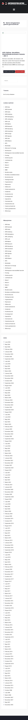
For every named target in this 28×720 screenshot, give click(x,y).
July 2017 (7, 583)
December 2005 (9, 704)
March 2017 (8, 593)
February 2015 (8, 651)
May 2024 (7, 392)
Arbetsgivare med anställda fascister (14, 153)
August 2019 (8, 525)
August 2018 (8, 552)
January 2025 (8, 373)
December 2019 (9, 518)
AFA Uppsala (8, 136)
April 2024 (7, 395)
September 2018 (9, 550)
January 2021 (8, 487)
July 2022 (7, 443)
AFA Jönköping (9, 119)
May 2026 (7, 344)
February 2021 (8, 484)
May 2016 (7, 617)
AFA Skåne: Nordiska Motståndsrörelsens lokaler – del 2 (13, 54)
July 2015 (7, 639)
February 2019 (8, 540)
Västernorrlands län (10, 206)
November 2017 (9, 574)
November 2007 (9, 700)
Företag (7, 155)
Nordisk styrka (8, 172)
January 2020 (8, 516)
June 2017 (8, 586)
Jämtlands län (8, 160)
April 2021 (7, 479)
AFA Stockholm (9, 131)
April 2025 (7, 368)
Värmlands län (8, 201)
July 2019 (7, 528)
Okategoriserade (9, 179)
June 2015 (8, 641)
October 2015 (8, 634)
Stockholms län (9, 194)
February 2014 (8, 680)
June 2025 (8, 363)
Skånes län (8, 186)
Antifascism (8, 150)
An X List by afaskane (8, 94)
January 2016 (8, 627)
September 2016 (9, 608)
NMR (6, 170)
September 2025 (9, 359)
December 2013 (9, 685)
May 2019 (7, 533)
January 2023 (8, 429)
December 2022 (9, 431)
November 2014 (9, 658)
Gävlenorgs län (9, 157)
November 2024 (9, 378)
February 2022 (8, 455)
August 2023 (8, 412)
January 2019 (8, 542)
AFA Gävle (7, 111)
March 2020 (8, 511)
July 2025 (7, 361)
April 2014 (7, 675)
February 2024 (8, 400)
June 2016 (8, 615)
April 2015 (7, 646)
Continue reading (20, 71)
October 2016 (8, 605)
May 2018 (7, 559)
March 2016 (8, 622)
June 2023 (8, 417)
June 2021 (8, 475)
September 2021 (9, 467)
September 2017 (9, 579)
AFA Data (7, 107)
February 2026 (8, 349)
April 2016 (7, 620)
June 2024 (8, 390)
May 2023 (7, 419)
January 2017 (8, 598)
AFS (6, 143)
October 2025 (8, 356)
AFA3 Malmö (8, 141)
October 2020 (8, 494)
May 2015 (7, 644)
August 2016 (8, 610)
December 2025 (9, 354)
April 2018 (7, 562)
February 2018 (8, 566)
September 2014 (9, 663)
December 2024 (9, 376)
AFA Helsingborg (9, 116)
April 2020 (7, 508)
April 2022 (7, 450)
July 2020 (7, 501)
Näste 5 (7, 167)
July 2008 (7, 692)
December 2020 (9, 489)
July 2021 (7, 472)
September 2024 (9, 383)
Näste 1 (7, 162)
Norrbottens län (9, 177)
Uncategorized (9, 196)
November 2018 (9, 547)
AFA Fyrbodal (8, 109)
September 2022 (9, 438)
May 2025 (7, 366)
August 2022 (8, 441)
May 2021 (7, 477)
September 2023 (9, 409)
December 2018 (9, 545)
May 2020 (7, 506)
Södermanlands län (10, 189)
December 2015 (9, 629)
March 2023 (8, 424)
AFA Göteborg (8, 114)
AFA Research (8, 126)
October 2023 (8, 407)
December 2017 (9, 571)
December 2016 (9, 600)
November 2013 (9, 687)
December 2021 (9, 460)
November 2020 (9, 492)
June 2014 (8, 670)
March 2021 (8, 482)
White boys (8, 211)
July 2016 (7, 612)
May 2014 (7, 673)
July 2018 (7, 554)
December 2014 (9, 656)
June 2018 (8, 557)
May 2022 (7, 448)
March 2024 (8, 397)
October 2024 (8, 380)
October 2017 (8, 576)
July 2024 (7, 388)
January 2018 (8, 569)
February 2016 (8, 625)
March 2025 (8, 371)
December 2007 (9, 697)
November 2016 (9, 603)
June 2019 (8, 530)
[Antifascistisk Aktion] (14, 3)
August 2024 (8, 385)
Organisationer (9, 182)
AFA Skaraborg (9, 128)
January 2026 (8, 351)
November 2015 (9, 632)
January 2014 (8, 683)
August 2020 (8, 499)
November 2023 (9, 405)
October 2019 (8, 521)
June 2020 (8, 504)
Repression (8, 184)
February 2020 (8, 513)
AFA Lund (7, 121)
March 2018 (8, 564)
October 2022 (8, 436)
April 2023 (7, 421)
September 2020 (9, 496)
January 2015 (8, 654)
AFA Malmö (8, 124)
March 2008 (8, 695)
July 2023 (7, 414)
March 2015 (8, 649)
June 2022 (8, 446)
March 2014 (8, 678)
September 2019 (9, 523)
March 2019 (8, 537)
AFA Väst (7, 138)
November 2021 (9, 463)
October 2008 (8, 690)
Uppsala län (8, 199)
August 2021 (8, 470)
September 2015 (9, 637)
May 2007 (7, 702)
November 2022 (9, 434)
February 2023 (8, 426)
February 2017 (8, 596)
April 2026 (7, 347)
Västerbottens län (9, 203)
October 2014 (8, 661)
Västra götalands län (10, 208)
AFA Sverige (8, 133)
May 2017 (7, 588)
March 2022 (8, 453)
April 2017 (7, 591)
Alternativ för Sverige (10, 148)
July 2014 (7, 668)
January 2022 (8, 458)
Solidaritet (7, 191)
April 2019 (7, 535)
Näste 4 (7, 165)
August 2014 (8, 666)
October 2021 (8, 465)
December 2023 (9, 402)
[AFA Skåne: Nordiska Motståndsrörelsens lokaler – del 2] (14, 41)
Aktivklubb (7, 145)
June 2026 (8, 342)
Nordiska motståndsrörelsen (12, 174)
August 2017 (8, 581)
